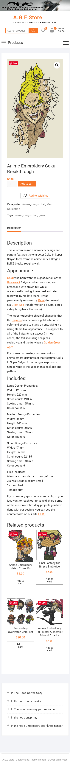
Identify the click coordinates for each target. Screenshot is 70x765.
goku (42, 215)
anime (18, 215)
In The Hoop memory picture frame (33, 709)
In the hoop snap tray (24, 717)
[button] (57, 65)
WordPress (62, 759)
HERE (41, 514)
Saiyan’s (17, 320)
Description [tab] (14, 227)
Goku (10, 278)
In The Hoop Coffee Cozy (26, 693)
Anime (26, 204)
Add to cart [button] (20, 582)
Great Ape (18, 305)
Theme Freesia (38, 759)
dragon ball (38, 204)
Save (15, 63)
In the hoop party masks (26, 701)
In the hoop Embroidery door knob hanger (37, 725)
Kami (41, 300)
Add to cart (27, 183)
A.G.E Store (27, 17)
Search (33, 30)
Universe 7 (13, 282)
